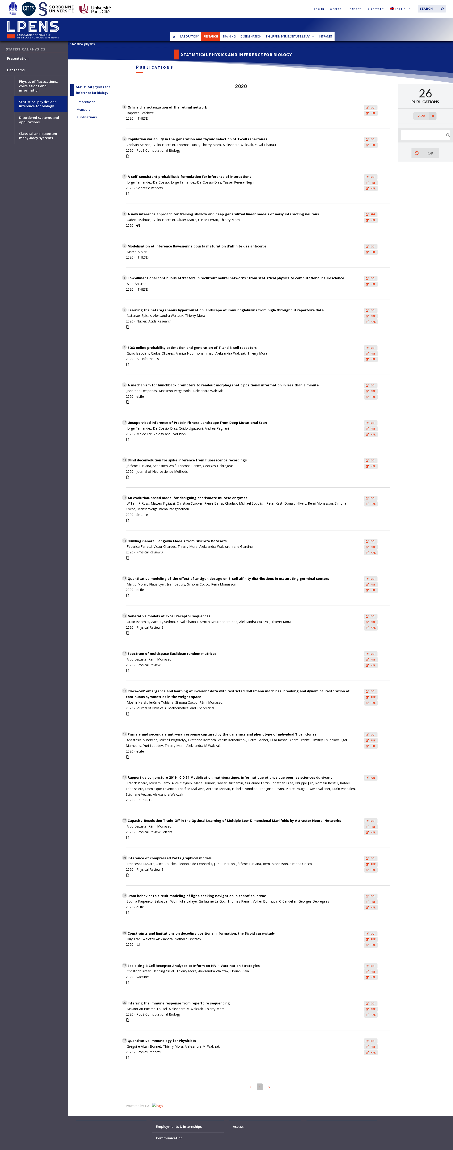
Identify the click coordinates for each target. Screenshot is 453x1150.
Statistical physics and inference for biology (38, 104)
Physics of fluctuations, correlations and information (38, 85)
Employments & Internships (179, 1127)
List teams (16, 70)
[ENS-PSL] (13, 2)
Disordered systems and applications (39, 120)
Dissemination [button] (250, 36)
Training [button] (229, 36)
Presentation (86, 102)
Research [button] (210, 36)
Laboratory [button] (189, 36)
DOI (372, 107)
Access (336, 9)
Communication (169, 1138)
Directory (375, 9)
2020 (421, 116)
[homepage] (174, 36)
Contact (354, 9)
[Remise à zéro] (416, 153)
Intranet (325, 36)
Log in (319, 9)
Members (83, 109)
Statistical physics (82, 44)
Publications (87, 117)
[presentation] (306, 36)
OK (430, 153)
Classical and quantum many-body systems (38, 136)
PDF (373, 182)
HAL (373, 113)
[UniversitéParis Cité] (94, 2)
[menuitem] (400, 9)
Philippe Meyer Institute (288, 36)
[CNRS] (28, 2)
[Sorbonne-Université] (56, 2)
